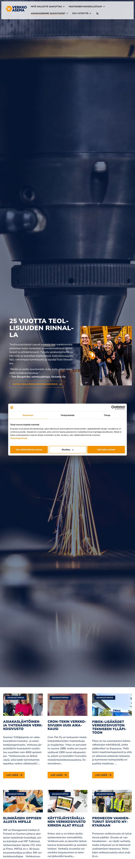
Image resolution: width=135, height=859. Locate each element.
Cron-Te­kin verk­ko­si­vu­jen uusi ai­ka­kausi (67, 725)
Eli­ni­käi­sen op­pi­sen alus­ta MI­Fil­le (22, 820)
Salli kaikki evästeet (106, 449)
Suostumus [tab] (28, 415)
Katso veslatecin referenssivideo (35, 384)
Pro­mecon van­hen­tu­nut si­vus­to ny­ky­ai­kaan (111, 822)
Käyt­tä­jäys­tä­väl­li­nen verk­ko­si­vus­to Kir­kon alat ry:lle (67, 822)
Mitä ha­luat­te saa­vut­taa (46, 6)
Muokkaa (66, 449)
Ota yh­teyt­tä (80, 13)
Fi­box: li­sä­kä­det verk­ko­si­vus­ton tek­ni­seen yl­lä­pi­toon (109, 727)
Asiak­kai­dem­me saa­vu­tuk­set (48, 13)
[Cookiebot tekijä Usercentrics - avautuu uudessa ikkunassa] (113, 407)
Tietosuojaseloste (19, 438)
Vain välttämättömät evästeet (29, 449)
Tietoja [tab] (107, 415)
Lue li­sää (12, 775)
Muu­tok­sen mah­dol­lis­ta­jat (85, 6)
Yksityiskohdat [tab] (67, 415)
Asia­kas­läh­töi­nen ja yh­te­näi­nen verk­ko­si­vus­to (23, 725)
